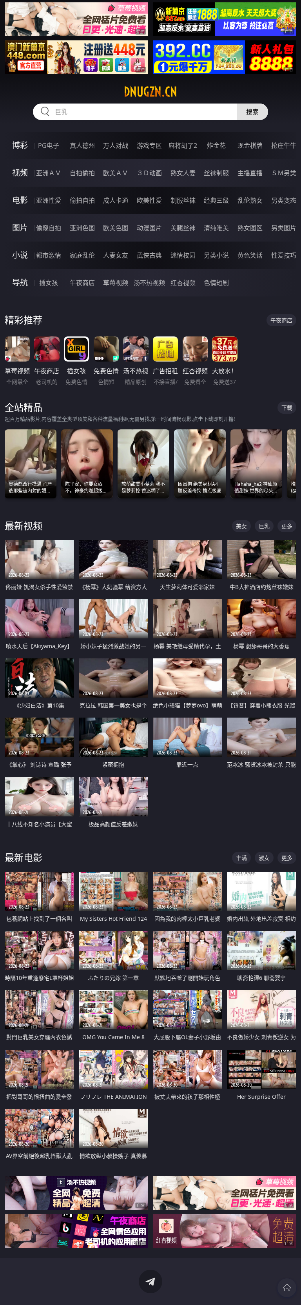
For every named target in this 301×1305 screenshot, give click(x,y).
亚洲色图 (82, 228)
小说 (20, 255)
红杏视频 (183, 282)
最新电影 (23, 857)
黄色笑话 (250, 255)
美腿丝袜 (183, 228)
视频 (20, 172)
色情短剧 (216, 282)
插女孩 (48, 282)
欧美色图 (115, 228)
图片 (20, 227)
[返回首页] (286, 1287)
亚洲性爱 (48, 200)
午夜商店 (82, 282)
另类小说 (216, 255)
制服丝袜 (183, 200)
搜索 (252, 111)
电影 (20, 200)
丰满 (241, 858)
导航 (20, 282)
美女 (241, 526)
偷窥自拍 (48, 228)
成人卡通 (115, 200)
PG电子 (48, 145)
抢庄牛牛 (283, 145)
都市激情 (48, 255)
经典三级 (216, 200)
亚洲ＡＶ (48, 173)
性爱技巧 (283, 255)
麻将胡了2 (183, 145)
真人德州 (82, 145)
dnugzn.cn (150, 92)
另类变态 (283, 200)
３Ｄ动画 (149, 173)
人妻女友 (115, 255)
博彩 (20, 145)
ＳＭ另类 (283, 173)
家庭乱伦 (82, 255)
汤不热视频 (149, 282)
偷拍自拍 (82, 200)
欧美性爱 (149, 200)
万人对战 (115, 145)
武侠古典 (149, 255)
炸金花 (216, 145)
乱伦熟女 (250, 200)
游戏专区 (149, 145)
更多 (286, 526)
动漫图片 (149, 228)
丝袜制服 (216, 173)
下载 (286, 407)
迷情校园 (183, 255)
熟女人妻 (183, 173)
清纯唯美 (216, 228)
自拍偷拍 (82, 173)
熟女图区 (250, 228)
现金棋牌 (250, 145)
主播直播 (250, 173)
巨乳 (264, 526)
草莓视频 (115, 282)
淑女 (264, 858)
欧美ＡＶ (115, 173)
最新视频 (23, 525)
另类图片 (283, 228)
